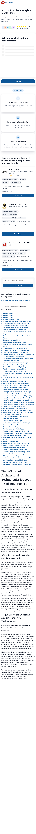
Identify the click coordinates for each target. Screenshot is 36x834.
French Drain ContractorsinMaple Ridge (16, 383)
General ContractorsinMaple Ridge (14, 387)
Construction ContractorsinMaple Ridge (16, 350)
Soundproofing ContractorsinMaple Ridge (16, 452)
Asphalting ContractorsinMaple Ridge (15, 327)
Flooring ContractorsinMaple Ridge (14, 369)
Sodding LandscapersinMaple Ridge (15, 450)
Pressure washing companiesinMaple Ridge (17, 433)
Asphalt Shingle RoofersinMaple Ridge (15, 325)
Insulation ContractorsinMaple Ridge (15, 408)
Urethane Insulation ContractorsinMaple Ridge (18, 458)
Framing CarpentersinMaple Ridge (14, 381)
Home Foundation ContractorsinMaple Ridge (17, 400)
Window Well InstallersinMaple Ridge (15, 462)
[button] (33, 2)
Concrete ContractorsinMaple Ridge (15, 348)
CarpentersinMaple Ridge (11, 340)
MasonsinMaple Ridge (10, 418)
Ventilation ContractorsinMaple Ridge (15, 460)
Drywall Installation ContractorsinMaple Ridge (18, 359)
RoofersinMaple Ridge (10, 441)
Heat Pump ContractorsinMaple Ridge (15, 390)
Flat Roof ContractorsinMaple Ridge (15, 367)
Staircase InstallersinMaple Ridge (14, 454)
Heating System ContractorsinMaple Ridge (17, 392)
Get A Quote (18, 195)
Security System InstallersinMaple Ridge (16, 445)
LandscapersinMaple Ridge (12, 414)
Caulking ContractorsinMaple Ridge (14, 342)
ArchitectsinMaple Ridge (11, 319)
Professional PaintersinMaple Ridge (14, 435)
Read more (5, 188)
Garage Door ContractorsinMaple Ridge (16, 385)
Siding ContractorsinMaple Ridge (14, 447)
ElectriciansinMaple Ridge (11, 361)
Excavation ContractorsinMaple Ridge (15, 363)
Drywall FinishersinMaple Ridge (13, 356)
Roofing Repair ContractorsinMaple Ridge (16, 443)
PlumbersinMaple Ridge (11, 427)
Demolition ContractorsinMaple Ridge (15, 352)
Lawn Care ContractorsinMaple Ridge (15, 416)
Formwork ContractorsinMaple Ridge (15, 371)
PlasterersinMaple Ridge (11, 425)
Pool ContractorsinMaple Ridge (13, 429)
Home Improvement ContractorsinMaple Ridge (18, 402)
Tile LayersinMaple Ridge (11, 456)
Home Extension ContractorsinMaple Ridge (17, 398)
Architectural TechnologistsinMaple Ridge (17, 321)
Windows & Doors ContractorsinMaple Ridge (17, 464)
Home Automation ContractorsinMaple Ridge (18, 396)
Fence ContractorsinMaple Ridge (14, 365)
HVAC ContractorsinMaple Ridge (14, 406)
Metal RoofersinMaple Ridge (12, 421)
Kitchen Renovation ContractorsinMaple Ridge (18, 412)
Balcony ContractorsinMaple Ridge (14, 330)
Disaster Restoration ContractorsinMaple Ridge (18, 354)
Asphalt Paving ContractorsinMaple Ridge (16, 323)
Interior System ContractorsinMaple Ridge (17, 410)
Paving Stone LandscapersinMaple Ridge (16, 423)
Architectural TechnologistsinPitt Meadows (17, 300)
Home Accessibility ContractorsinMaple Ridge (18, 394)
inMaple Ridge (8, 313)
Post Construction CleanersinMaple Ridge (16, 431)
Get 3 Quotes (18, 285)
